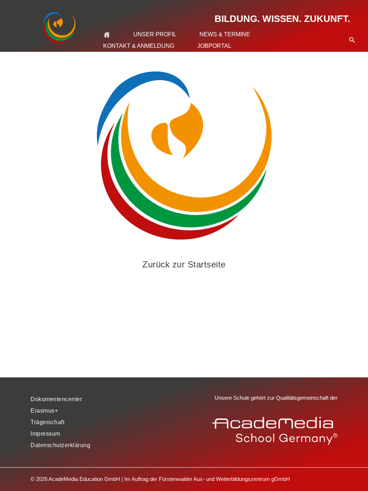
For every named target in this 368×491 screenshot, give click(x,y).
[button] (352, 31)
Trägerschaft (47, 422)
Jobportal (214, 46)
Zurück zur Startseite (184, 264)
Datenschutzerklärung (60, 445)
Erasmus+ (44, 411)
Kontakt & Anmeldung (138, 46)
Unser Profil (154, 34)
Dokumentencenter (56, 399)
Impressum (45, 434)
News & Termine (224, 34)
